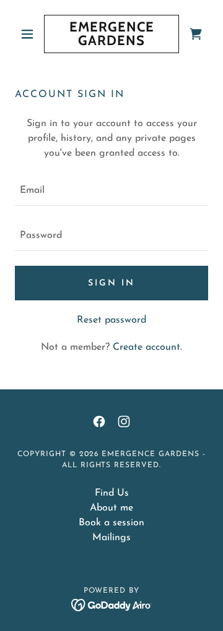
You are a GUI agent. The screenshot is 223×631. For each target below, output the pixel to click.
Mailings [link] (111, 538)
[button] (29, 34)
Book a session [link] (111, 523)
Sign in (111, 283)
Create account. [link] (147, 347)
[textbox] (111, 191)
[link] (111, 34)
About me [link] (111, 508)
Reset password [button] (111, 320)
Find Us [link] (112, 493)
